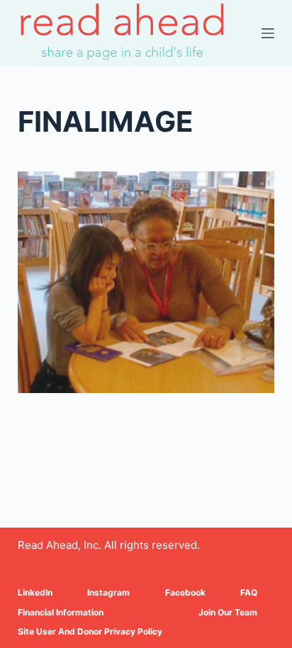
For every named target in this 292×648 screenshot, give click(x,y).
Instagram (108, 592)
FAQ (248, 592)
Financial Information (60, 612)
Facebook (185, 592)
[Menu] (268, 33)
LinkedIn (35, 592)
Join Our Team (227, 612)
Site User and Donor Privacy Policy (90, 631)
